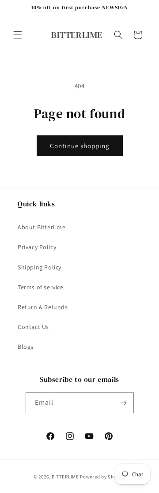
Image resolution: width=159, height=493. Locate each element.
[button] (17, 35)
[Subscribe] (123, 402)
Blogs (26, 347)
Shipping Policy (39, 267)
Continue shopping (80, 146)
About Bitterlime (42, 227)
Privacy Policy (37, 247)
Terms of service (41, 287)
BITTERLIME (65, 477)
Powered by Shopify (102, 477)
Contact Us (33, 327)
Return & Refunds (43, 307)
